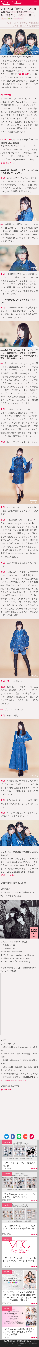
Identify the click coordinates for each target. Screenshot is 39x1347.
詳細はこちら (7, 162)
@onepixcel (6, 1089)
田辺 (3, 274)
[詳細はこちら (7, 875)
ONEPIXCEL (6, 139)
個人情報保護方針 (9, 1341)
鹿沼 (3, 178)
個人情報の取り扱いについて (25, 1341)
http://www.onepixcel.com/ (14, 1080)
